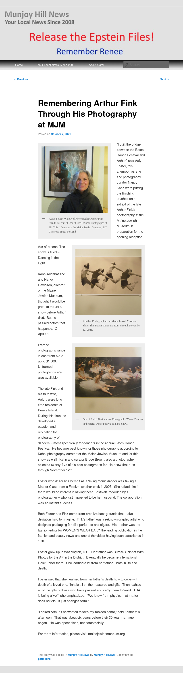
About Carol (96, 65)
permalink (44, 659)
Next (164, 79)
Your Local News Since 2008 (55, 65)
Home (19, 65)
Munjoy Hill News (78, 655)
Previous (21, 79)
